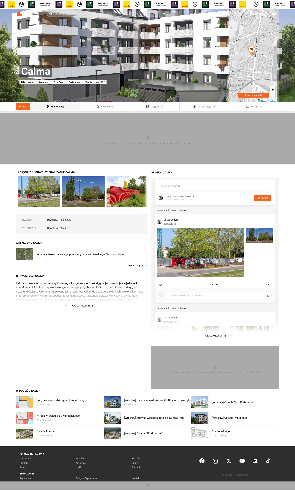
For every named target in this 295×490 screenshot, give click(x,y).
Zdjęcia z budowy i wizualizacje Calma (46, 172)
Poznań (23, 463)
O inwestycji (57, 106)
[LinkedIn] (255, 461)
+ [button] (273, 89)
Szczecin (136, 467)
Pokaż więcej (136, 265)
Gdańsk (23, 467)
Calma (183, 210)
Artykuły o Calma (29, 242)
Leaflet (259, 101)
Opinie (254, 106)
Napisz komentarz (169, 186)
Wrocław (43, 82)
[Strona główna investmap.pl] (28, 13)
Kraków (136, 458)
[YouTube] (242, 461)
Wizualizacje (204, 106)
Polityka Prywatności (87, 478)
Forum (237, 13)
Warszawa (25, 458)
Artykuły (105, 106)
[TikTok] (268, 461)
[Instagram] (215, 461)
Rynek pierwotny (200, 13)
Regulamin (25, 478)
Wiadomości (257, 13)
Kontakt (136, 478)
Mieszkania (27, 82)
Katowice (81, 463)
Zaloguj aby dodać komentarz (186, 295)
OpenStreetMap (269, 101)
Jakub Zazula (171, 219)
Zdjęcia (155, 106)
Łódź (78, 467)
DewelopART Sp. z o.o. (59, 219)
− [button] (273, 95)
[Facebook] (202, 461)
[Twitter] (228, 461)
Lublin (135, 463)
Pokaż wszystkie (82, 305)
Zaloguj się (263, 198)
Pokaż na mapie (253, 95)
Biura (222, 13)
